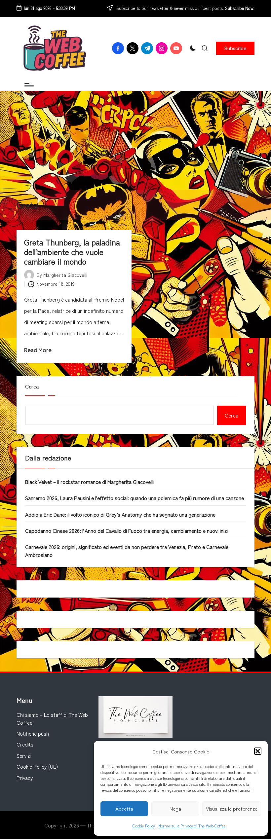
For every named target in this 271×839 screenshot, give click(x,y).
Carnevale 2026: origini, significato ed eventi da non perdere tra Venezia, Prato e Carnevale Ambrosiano (126, 550)
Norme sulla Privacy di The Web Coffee (192, 825)
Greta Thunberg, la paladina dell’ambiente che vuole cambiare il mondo (72, 251)
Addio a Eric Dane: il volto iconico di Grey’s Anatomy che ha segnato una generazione (120, 514)
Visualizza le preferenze (231, 808)
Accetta (124, 808)
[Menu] (28, 85)
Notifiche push (33, 733)
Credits (25, 744)
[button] (257, 751)
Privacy (25, 777)
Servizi (24, 755)
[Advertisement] (135, 140)
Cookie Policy (144, 825)
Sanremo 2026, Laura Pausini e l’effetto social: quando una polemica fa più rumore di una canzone (134, 497)
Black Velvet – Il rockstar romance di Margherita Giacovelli (89, 481)
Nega (175, 808)
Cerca (32, 386)
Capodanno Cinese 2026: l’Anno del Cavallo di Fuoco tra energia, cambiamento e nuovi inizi (126, 530)
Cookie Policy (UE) (37, 766)
